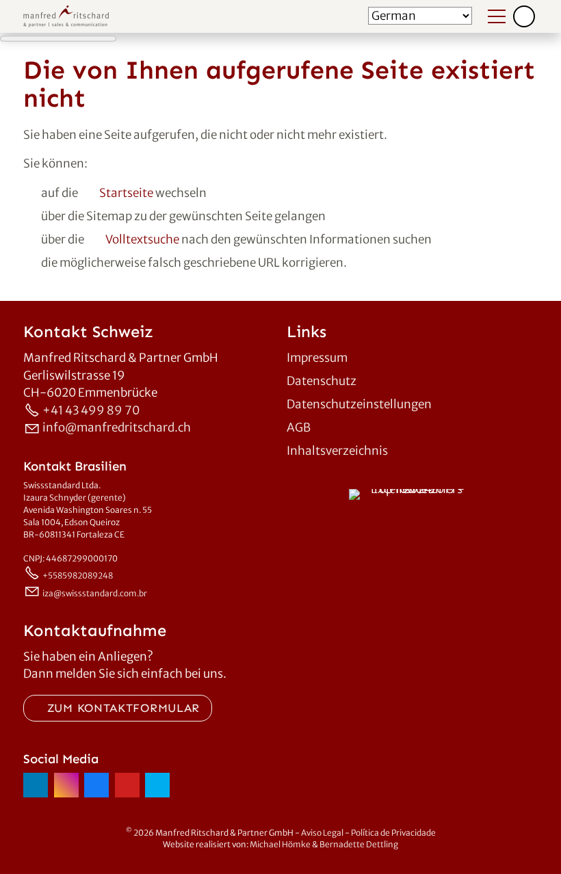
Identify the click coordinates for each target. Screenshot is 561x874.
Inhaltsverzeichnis (337, 450)
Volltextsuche (142, 239)
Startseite (126, 192)
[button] (524, 16)
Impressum (317, 357)
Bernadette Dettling (358, 844)
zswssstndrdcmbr (95, 593)
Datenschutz (321, 380)
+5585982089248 (77, 575)
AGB (299, 427)
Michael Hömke (280, 844)
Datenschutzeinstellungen (359, 404)
